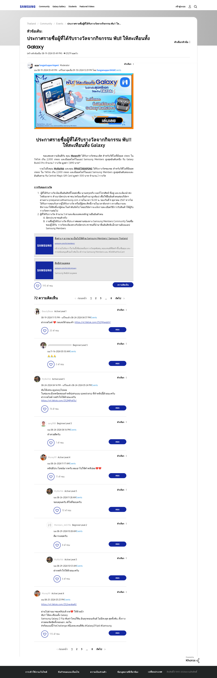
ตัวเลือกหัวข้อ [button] (181, 42)
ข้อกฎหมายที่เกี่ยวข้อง (127, 672)
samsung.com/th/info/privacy (65, 268)
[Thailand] (27, 6)
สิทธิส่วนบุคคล (62, 263)
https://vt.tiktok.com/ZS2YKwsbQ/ (93, 322)
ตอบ (117, 329)
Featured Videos (87, 6)
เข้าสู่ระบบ (180, 6)
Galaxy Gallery (59, 6)
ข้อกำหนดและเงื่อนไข (68, 672)
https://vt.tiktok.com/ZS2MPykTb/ (59, 400)
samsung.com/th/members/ (65, 243)
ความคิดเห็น (123, 285)
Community (44, 6)
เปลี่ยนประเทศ (155, 672)
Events (118, 70)
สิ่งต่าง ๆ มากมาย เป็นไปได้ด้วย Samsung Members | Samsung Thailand (91, 238)
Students (72, 6)
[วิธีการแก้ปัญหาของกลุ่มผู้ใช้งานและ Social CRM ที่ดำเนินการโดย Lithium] (192, 659)
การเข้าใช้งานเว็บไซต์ (36, 672)
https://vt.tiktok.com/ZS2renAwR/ (59, 604)
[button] (128, 64)
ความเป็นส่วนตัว (98, 672)
